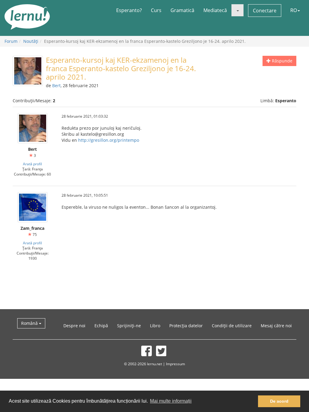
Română (30, 323)
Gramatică (182, 10)
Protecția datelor (186, 325)
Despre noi (74, 325)
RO (293, 10)
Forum (11, 41)
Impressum (175, 363)
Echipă (101, 325)
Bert (56, 85)
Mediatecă (215, 10)
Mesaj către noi (276, 325)
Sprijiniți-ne (129, 325)
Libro (155, 325)
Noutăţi (30, 41)
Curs (156, 10)
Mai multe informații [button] (171, 401)
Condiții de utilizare (232, 325)
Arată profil (32, 163)
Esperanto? (129, 10)
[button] (237, 10)
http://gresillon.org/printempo (108, 140)
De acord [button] (279, 401)
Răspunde (281, 61)
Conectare (264, 10)
